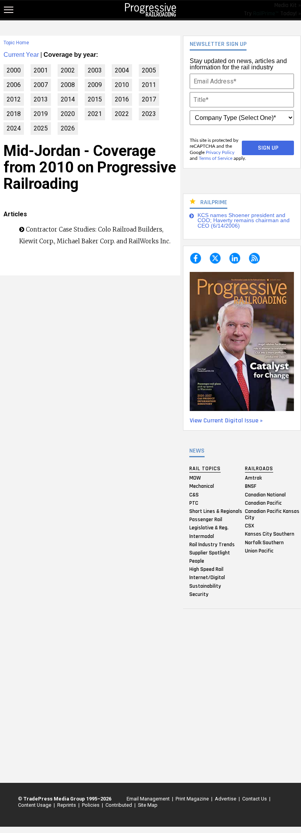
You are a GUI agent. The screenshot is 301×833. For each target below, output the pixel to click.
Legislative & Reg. (208, 527)
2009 (95, 85)
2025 (41, 128)
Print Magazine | (192, 799)
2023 (149, 114)
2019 (41, 114)
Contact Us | (255, 799)
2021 (95, 114)
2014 (68, 99)
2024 (14, 128)
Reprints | (67, 805)
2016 (122, 99)
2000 (14, 70)
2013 (41, 99)
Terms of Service (215, 158)
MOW (195, 478)
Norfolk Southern (264, 542)
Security (199, 594)
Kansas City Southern (269, 534)
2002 (68, 70)
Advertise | (226, 799)
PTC (193, 502)
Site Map (148, 805)
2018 (14, 114)
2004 (122, 70)
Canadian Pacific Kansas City (272, 514)
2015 (95, 99)
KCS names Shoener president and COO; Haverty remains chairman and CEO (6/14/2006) (244, 220)
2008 (68, 85)
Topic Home (16, 42)
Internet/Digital (207, 577)
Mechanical (201, 486)
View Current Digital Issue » (226, 420)
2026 (68, 128)
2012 (14, 99)
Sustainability (205, 585)
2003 (95, 70)
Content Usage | (35, 805)
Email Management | (148, 799)
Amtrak (253, 478)
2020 (68, 114)
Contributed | (119, 805)
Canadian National (265, 494)
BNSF (250, 486)
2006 (14, 85)
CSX (249, 525)
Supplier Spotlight (209, 552)
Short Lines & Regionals (215, 510)
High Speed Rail (206, 569)
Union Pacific (259, 550)
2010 (122, 85)
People (196, 561)
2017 (149, 99)
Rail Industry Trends (212, 544)
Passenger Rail (205, 519)
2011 (149, 85)
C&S (194, 494)
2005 (149, 70)
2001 (41, 70)
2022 (122, 114)
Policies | (91, 805)
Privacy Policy (220, 152)
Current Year (21, 54)
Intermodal (201, 536)
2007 (41, 85)
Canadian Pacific (263, 502)
